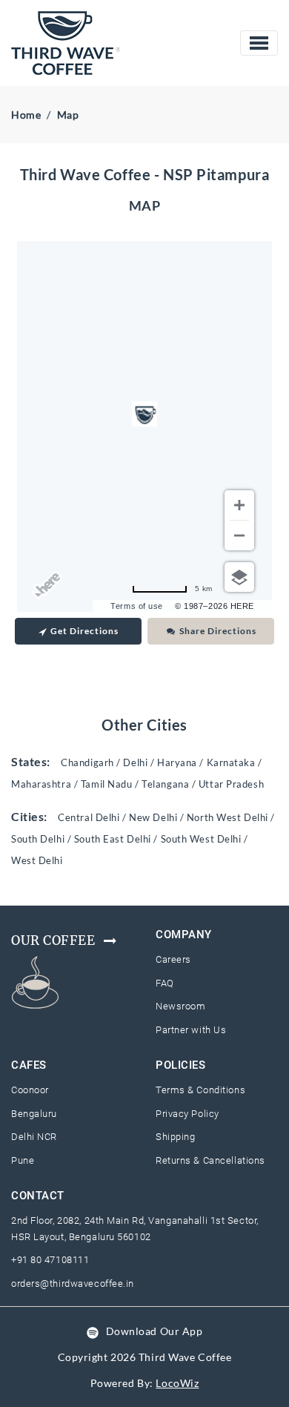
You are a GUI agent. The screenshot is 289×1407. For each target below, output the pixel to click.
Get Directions (84, 630)
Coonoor (30, 1089)
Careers (173, 959)
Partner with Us (191, 1029)
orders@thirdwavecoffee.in (72, 1283)
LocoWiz (177, 1383)
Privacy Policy (187, 1113)
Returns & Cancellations (210, 1160)
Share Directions (217, 630)
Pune (22, 1160)
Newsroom (180, 1006)
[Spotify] (92, 1331)
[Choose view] (239, 577)
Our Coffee (53, 940)
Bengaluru (34, 1113)
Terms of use (136, 606)
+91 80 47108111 (50, 1259)
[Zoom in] (239, 505)
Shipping (175, 1136)
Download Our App (154, 1331)
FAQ (165, 983)
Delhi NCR (34, 1136)
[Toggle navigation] (259, 43)
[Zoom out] (239, 535)
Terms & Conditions (200, 1089)
